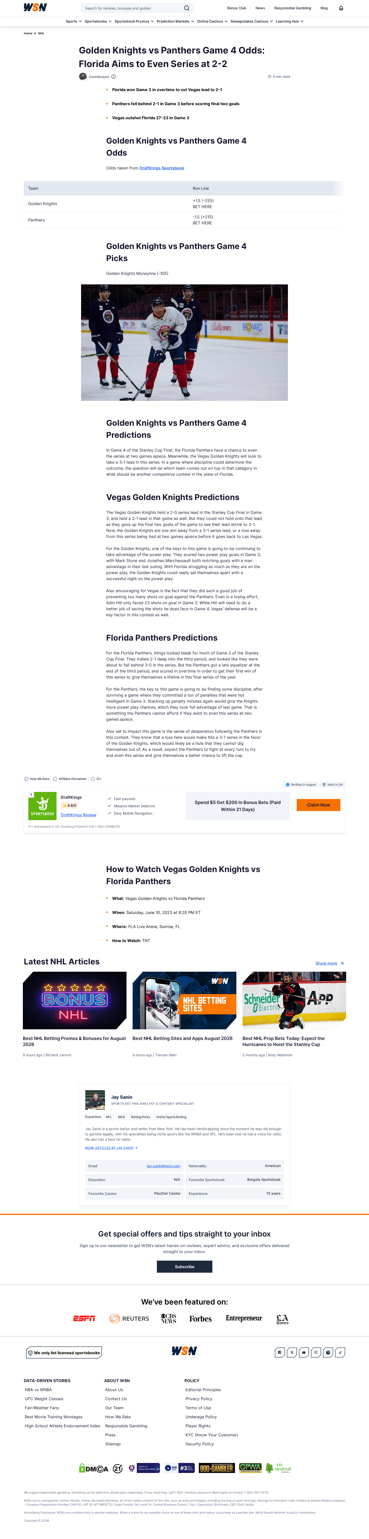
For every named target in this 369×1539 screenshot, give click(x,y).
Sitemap (113, 1443)
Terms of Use (198, 1407)
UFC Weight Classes (44, 1398)
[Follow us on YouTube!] (304, 1352)
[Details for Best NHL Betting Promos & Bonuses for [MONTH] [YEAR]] (75, 1000)
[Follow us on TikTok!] (340, 1352)
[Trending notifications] (341, 8)
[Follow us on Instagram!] (316, 1352)
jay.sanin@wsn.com (163, 1166)
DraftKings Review (78, 814)
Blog (324, 8)
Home (28, 33)
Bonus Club (236, 8)
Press (110, 1434)
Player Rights (198, 1425)
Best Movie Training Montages (53, 1416)
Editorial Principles (203, 1389)
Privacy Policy (199, 1398)
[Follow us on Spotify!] (328, 1352)
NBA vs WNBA (38, 1389)
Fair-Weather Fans (42, 1407)
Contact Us (116, 1398)
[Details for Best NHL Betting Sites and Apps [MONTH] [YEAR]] (184, 1000)
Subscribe (184, 1266)
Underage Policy (201, 1416)
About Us (114, 1389)
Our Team (114, 1407)
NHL (41, 33)
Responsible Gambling (292, 8)
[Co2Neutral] (278, 1468)
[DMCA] (94, 1468)
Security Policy (200, 1443)
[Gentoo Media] (179, 1468)
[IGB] (143, 1468)
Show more (326, 963)
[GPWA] (250, 1468)
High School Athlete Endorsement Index (62, 1425)
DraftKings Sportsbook (162, 167)
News (260, 8)
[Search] (187, 8)
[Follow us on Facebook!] (280, 1352)
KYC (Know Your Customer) (212, 1434)
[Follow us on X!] (292, 1352)
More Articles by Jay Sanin (109, 1148)
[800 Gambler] (217, 1468)
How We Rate (118, 1416)
